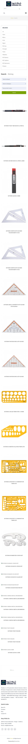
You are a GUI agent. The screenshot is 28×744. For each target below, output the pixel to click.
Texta (4, 51)
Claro (4, 34)
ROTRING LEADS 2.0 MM (14, 196)
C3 (3, 31)
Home (12, 18)
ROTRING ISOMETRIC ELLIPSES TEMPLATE (14, 446)
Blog (2, 711)
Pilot (4, 40)
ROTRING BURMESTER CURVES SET (14, 555)
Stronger (5, 49)
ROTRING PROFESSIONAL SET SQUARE (14, 341)
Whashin (5, 54)
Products (3, 709)
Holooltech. (17, 741)
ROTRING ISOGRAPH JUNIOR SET (14, 566)
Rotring (4, 46)
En (4, 13)
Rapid (4, 43)
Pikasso (4, 66)
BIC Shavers (5, 57)
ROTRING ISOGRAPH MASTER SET (14, 587)
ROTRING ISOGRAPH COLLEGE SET (14, 577)
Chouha (11, 738)
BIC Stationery (6, 63)
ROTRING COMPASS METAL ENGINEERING (14, 598)
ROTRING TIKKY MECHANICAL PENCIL (14, 125)
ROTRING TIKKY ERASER (14, 631)
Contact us (3, 713)
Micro (4, 37)
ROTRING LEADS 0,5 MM (14, 652)
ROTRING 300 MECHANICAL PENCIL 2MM (14, 161)
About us (3, 707)
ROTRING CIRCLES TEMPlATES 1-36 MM (14, 411)
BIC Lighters (6, 60)
